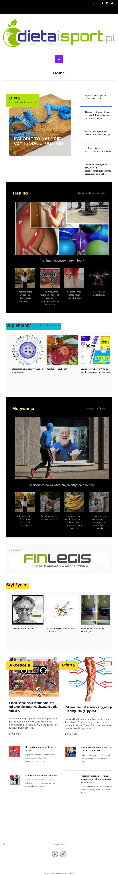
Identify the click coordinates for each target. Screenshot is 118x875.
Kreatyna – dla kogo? (22, 368)
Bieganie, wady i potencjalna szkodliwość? (74, 294)
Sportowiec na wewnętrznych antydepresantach (62, 485)
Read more (15, 733)
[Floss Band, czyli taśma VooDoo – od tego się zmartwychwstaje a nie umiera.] (50, 278)
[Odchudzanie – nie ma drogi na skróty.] (50, 502)
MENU (59, 59)
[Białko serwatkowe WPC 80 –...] (62, 350)
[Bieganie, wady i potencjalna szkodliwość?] (74, 278)
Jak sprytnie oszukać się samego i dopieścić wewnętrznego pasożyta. (74, 522)
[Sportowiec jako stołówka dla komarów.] (62, 610)
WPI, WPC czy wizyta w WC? (95, 368)
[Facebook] (55, 854)
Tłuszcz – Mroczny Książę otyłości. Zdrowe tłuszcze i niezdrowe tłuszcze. (98, 115)
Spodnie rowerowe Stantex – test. (41, 775)
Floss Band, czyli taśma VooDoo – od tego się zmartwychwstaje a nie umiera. (49, 297)
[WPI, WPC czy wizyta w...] (96, 350)
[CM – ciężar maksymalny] (99, 278)
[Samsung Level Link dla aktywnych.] (96, 610)
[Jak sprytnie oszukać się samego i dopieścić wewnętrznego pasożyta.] (74, 502)
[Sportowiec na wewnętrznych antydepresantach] (62, 448)
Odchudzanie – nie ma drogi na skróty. (38, 123)
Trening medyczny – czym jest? (62, 260)
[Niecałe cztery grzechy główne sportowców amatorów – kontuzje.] (99, 502)
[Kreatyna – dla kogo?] (27, 350)
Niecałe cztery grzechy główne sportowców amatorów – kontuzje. (99, 522)
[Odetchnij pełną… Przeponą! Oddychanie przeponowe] (25, 278)
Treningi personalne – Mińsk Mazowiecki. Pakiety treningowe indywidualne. (97, 778)
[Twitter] (63, 854)
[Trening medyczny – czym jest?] (62, 228)
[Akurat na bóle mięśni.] (27, 610)
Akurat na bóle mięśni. (23, 628)
